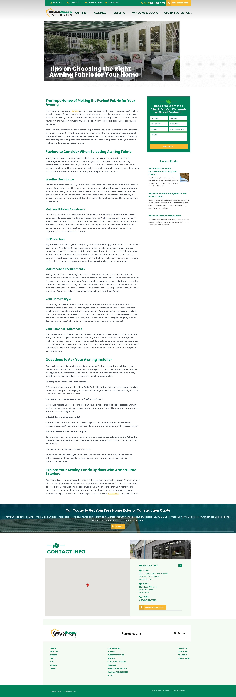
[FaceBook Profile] (175, 633)
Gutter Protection (115, 655)
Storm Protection (177, 13)
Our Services (113, 648)
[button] (87, 585)
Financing (182, 655)
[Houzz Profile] (183, 633)
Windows (111, 665)
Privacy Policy (56, 691)
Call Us (119, 526)
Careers (53, 655)
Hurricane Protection (117, 668)
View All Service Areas (154, 607)
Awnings (100, 13)
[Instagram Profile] (179, 633)
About (53, 648)
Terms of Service (70, 691)
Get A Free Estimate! (180, 3)
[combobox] (178, 129)
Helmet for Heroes (95, 3)
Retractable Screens (116, 662)
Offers (53, 668)
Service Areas (113, 3)
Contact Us (74, 3)
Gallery (53, 658)
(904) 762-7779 (147, 600)
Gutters (80, 13)
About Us (56, 3)
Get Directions (145, 579)
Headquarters (148, 565)
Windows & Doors (145, 13)
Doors (110, 675)
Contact (182, 648)
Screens (119, 13)
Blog (52, 662)
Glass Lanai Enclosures (117, 672)
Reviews (53, 665)
